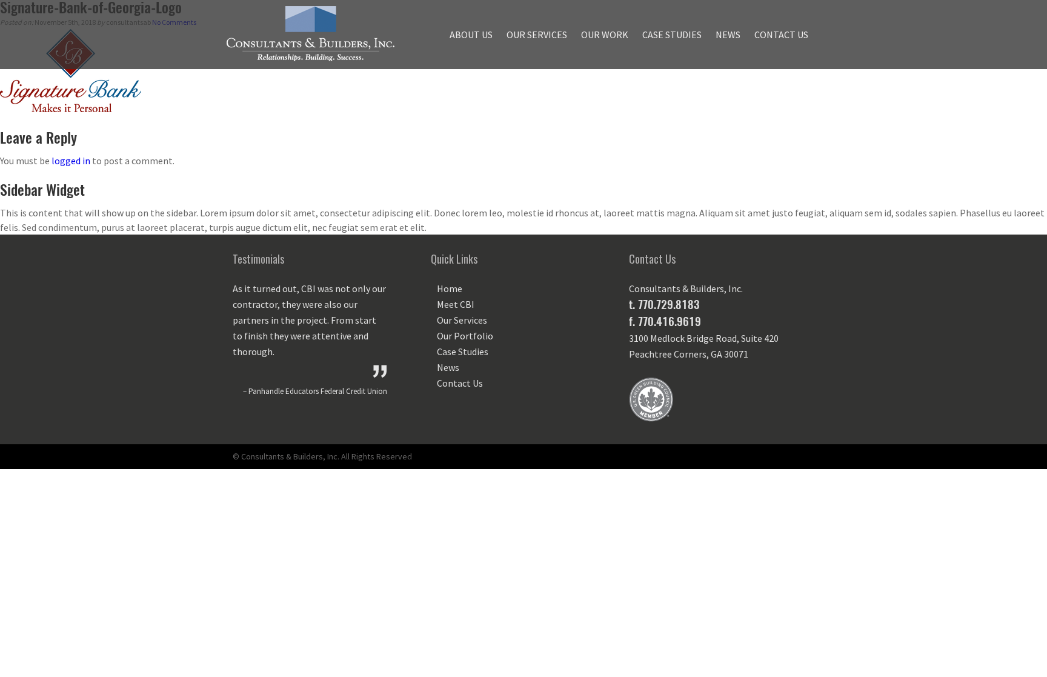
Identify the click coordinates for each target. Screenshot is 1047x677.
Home (449, 288)
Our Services (537, 34)
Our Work (604, 34)
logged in (71, 161)
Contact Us (781, 34)
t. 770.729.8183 (664, 304)
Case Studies (672, 34)
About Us (471, 34)
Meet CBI (455, 304)
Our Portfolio (465, 336)
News (728, 34)
